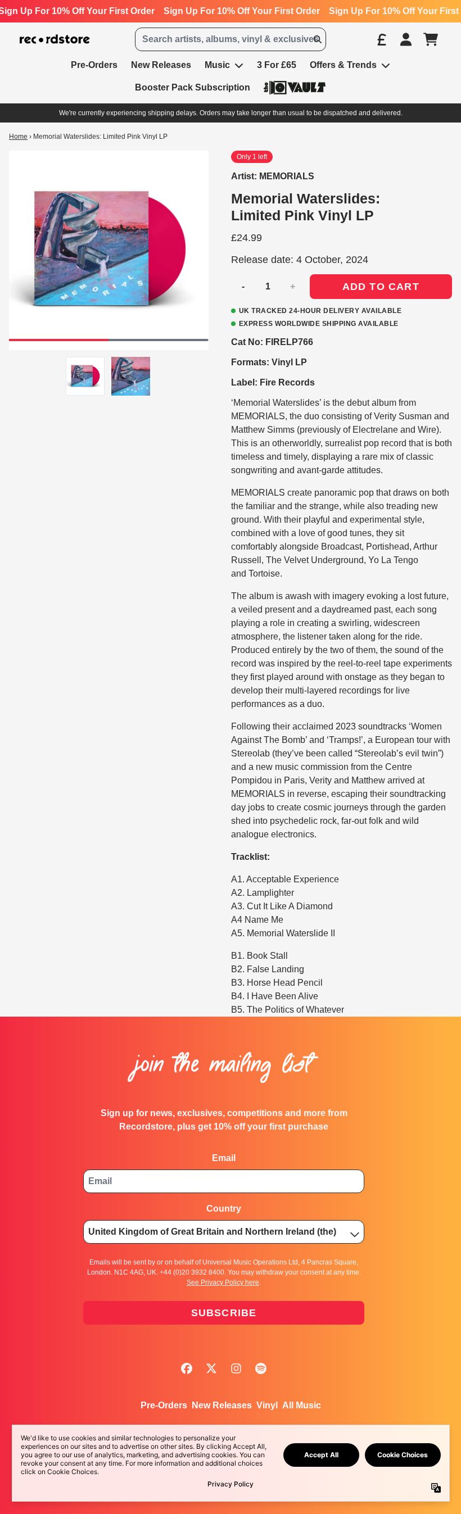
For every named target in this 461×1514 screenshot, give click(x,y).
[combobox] (230, 39)
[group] (85, 376)
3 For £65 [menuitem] (276, 65)
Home (18, 136)
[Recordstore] (55, 39)
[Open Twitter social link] (211, 1368)
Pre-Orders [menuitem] (94, 65)
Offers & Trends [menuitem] (343, 65)
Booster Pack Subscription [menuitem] (192, 87)
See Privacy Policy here (223, 1282)
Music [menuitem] (217, 65)
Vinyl (267, 1405)
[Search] (317, 39)
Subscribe (224, 1312)
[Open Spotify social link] (260, 1368)
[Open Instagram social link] (236, 1368)
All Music (301, 1405)
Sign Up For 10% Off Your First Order (242, 11)
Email (224, 1158)
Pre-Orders (164, 1405)
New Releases (222, 1405)
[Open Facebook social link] (186, 1368)
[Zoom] (109, 250)
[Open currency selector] (381, 39)
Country (223, 1208)
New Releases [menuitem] (161, 65)
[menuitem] (295, 87)
